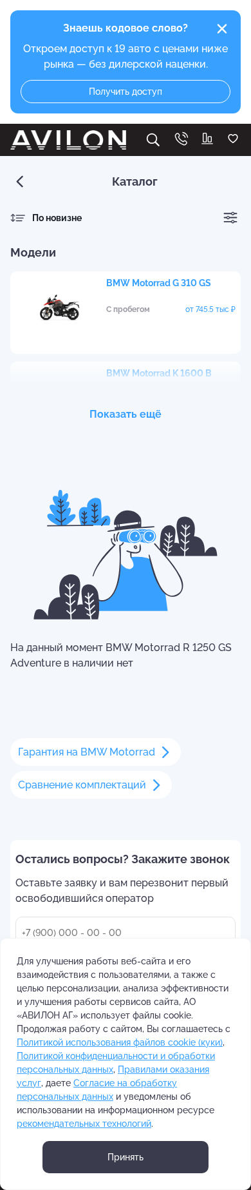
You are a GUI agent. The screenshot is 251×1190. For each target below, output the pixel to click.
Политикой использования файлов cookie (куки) (120, 1042)
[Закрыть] (222, 29)
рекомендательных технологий (84, 1123)
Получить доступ (125, 91)
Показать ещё (125, 414)
